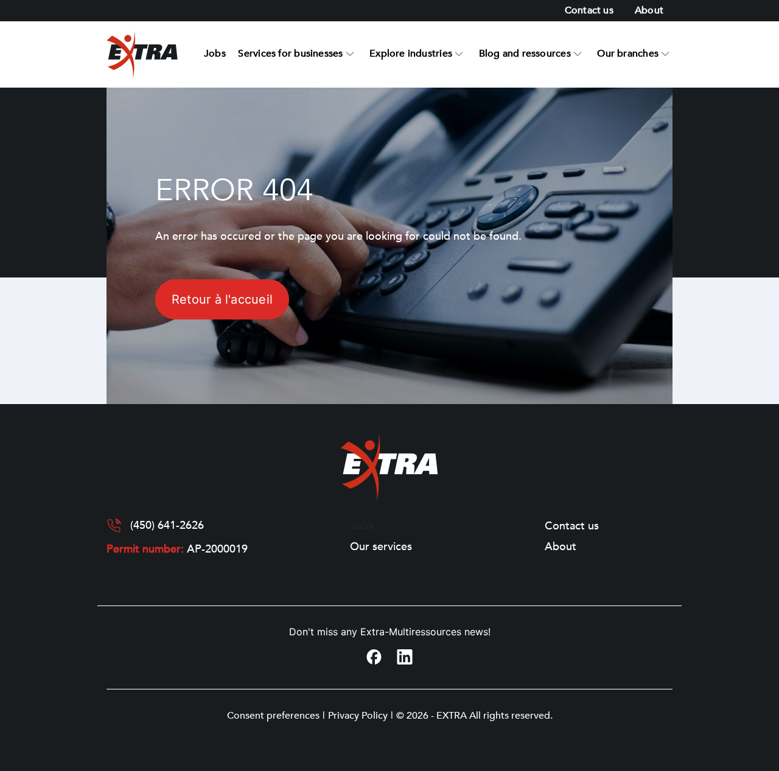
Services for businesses (290, 53)
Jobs (215, 53)
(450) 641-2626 (167, 525)
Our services (381, 547)
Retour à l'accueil (222, 299)
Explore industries (410, 53)
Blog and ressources (525, 53)
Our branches (627, 53)
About (649, 10)
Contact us (589, 10)
